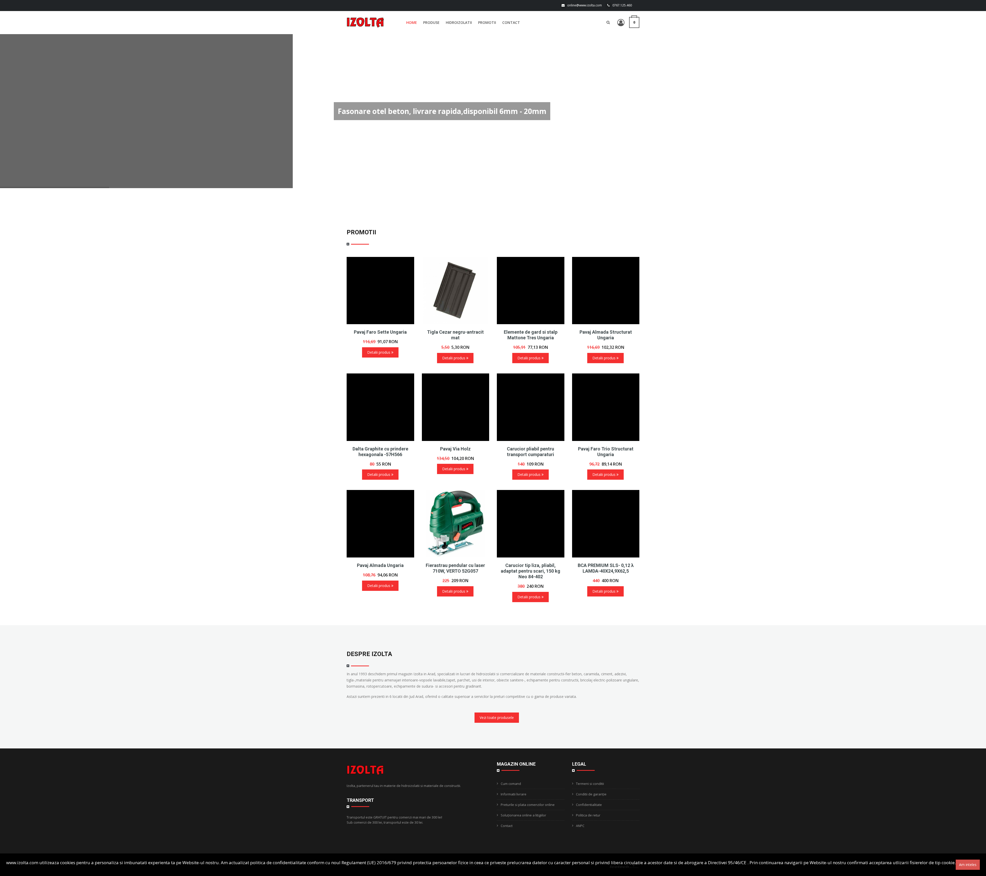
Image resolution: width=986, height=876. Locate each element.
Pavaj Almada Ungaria (380, 565)
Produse (431, 22)
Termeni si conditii (590, 783)
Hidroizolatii (459, 22)
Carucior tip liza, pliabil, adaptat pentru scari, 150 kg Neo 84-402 (530, 571)
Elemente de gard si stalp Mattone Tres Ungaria (530, 334)
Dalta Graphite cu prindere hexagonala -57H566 (380, 451)
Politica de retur (588, 815)
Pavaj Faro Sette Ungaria (380, 332)
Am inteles (967, 864)
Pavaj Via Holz (455, 448)
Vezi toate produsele (497, 717)
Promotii (487, 22)
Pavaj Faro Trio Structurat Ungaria (605, 451)
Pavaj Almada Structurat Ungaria (606, 334)
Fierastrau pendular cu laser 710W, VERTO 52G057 (455, 568)
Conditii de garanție (591, 794)
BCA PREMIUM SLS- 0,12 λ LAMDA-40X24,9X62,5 (606, 568)
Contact (511, 22)
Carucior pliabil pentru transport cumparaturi (530, 451)
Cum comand (511, 783)
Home (411, 22)
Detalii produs (379, 352)
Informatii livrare (513, 794)
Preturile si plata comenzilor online (528, 804)
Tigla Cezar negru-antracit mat (455, 334)
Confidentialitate (589, 804)
